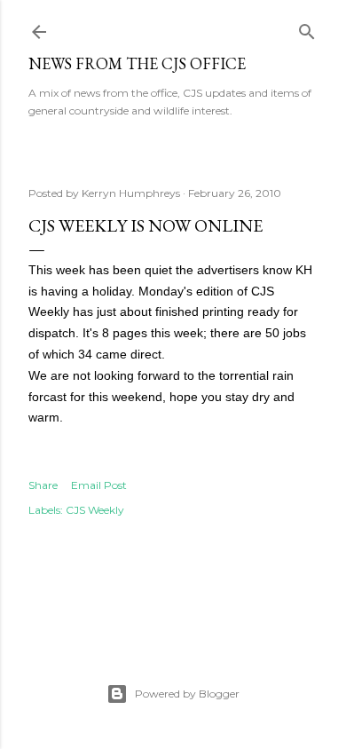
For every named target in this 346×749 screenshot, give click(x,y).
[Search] (307, 28)
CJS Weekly (95, 509)
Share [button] (43, 485)
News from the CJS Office (137, 63)
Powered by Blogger (187, 693)
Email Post (99, 485)
